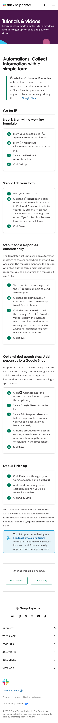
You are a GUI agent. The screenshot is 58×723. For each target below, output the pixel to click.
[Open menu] (53, 5)
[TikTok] (45, 616)
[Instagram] (19, 616)
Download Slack (10, 690)
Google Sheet (30, 98)
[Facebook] (25, 616)
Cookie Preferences (33, 697)
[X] (32, 616)
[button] (17, 580)
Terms (16, 697)
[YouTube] (38, 616)
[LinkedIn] (12, 616)
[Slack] (26, 684)
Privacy (6, 697)
